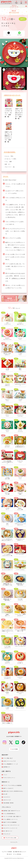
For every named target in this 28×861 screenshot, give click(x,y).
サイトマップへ (14, 842)
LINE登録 (21, 3)
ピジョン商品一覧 (7, 758)
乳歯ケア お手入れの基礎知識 (9, 822)
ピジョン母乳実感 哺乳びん (9, 813)
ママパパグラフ (6, 797)
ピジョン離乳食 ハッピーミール (10, 819)
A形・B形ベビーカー (7, 831)
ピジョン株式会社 (17, 854)
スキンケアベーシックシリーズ (10, 828)
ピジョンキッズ (6, 834)
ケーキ (7, 191)
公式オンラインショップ (8, 761)
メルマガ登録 (15, 749)
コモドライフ (6, 800)
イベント (5, 774)
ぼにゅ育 (5, 794)
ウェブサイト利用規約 (7, 851)
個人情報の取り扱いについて (19, 851)
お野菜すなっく (16, 278)
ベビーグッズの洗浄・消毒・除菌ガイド (12, 816)
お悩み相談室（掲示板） (8, 803)
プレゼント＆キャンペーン (9, 777)
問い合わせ (9, 854)
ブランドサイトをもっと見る (10, 837)
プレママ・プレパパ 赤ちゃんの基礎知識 (12, 785)
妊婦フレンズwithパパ (8, 788)
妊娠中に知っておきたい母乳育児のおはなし (13, 791)
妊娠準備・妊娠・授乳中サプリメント (11, 810)
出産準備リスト (6, 767)
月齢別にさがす (16, 3)
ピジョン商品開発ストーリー (9, 764)
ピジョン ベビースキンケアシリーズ (11, 825)
